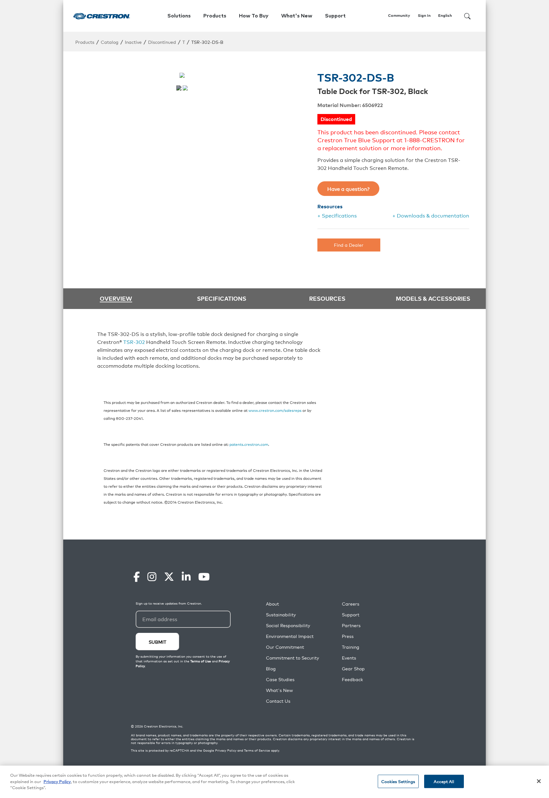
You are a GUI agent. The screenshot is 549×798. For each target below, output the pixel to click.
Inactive (133, 42)
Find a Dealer (348, 245)
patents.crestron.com (248, 444)
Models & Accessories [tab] (433, 298)
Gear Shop (353, 668)
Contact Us (278, 701)
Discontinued (162, 42)
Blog (271, 668)
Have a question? (348, 188)
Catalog (110, 42)
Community (399, 16)
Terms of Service (257, 750)
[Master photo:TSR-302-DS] (178, 88)
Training (350, 647)
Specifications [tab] (221, 298)
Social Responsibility (288, 625)
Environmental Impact (290, 636)
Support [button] (335, 15)
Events (349, 658)
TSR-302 (134, 341)
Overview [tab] (116, 298)
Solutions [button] (179, 15)
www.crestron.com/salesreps (275, 410)
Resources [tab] (327, 298)
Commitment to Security (292, 658)
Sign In (424, 16)
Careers (350, 604)
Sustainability (281, 614)
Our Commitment (285, 647)
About (272, 604)
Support (350, 614)
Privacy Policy (225, 750)
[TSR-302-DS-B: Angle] (185, 88)
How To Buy (253, 15)
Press (348, 636)
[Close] (539, 781)
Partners (351, 625)
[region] (274, 782)
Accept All (444, 781)
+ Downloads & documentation (430, 215)
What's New (296, 15)
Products (84, 42)
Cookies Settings (398, 781)
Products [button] (214, 15)
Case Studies (280, 679)
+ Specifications (337, 215)
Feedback (352, 679)
